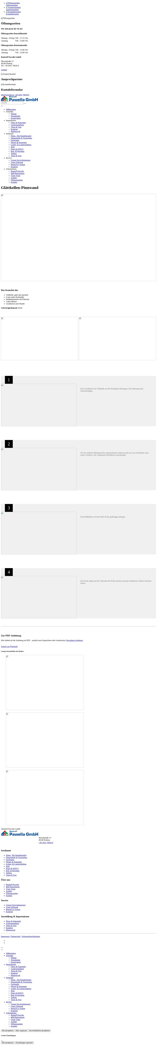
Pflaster (14, 114)
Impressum (5, 936)
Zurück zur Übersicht (9, 646)
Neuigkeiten (15, 116)
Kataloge (14, 129)
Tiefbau (14, 154)
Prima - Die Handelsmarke (21, 136)
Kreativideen (16, 118)
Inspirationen (11, 964)
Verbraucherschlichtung (31, 936)
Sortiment (9, 978)
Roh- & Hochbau (17, 151)
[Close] (2, 949)
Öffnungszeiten (17, 180)
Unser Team (15, 176)
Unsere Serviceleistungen (20, 160)
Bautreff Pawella (17, 171)
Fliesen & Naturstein (19, 142)
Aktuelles (9, 956)
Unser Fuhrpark (17, 162)
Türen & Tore (16, 127)
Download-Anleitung (74, 640)
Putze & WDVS (17, 149)
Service (9, 1002)
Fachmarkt (15, 140)
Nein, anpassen (21, 1031)
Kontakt (14, 182)
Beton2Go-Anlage (18, 165)
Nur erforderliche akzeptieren (39, 1031)
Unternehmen (11, 1013)
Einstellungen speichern (24, 1043)
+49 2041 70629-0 (22, 95)
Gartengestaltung (17, 125)
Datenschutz (15, 936)
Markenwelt (15, 131)
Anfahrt (4, 70)
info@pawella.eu (7, 95)
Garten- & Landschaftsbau (21, 145)
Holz (13, 147)
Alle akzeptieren (7, 1031)
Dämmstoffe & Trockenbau (21, 138)
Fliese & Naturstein (18, 123)
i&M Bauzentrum (17, 173)
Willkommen (11, 109)
